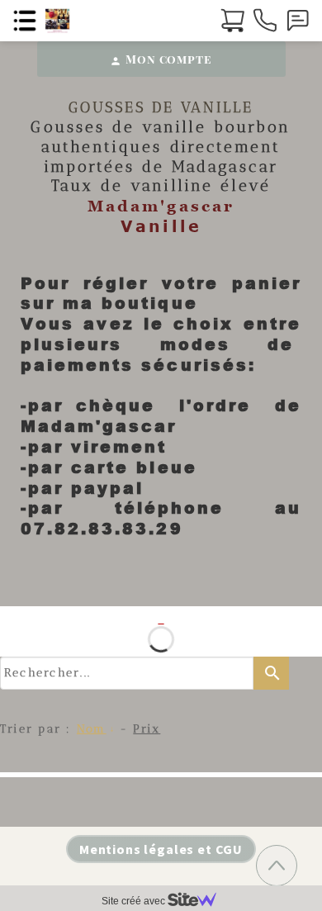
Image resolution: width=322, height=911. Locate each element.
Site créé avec (135, 901)
